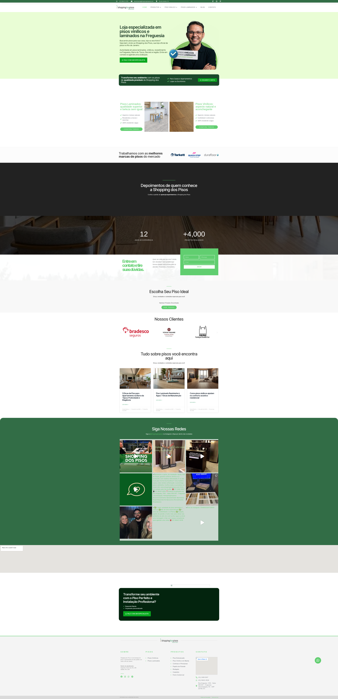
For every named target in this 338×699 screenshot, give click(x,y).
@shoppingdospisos (156, 434)
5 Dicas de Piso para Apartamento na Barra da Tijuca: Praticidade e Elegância (133, 396)
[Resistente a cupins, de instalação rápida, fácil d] (169, 489)
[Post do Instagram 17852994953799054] (136, 489)
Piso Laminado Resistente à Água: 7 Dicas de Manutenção (168, 394)
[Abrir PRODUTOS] (160, 7)
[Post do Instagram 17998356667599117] (202, 456)
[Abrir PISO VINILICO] (176, 7)
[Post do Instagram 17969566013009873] (169, 456)
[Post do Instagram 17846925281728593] (202, 522)
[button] (121, 332)
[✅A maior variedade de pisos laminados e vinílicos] (169, 522)
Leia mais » (125, 404)
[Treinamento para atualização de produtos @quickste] (202, 489)
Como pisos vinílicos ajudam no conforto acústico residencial (202, 395)
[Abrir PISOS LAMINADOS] (196, 7)
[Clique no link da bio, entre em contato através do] (136, 456)
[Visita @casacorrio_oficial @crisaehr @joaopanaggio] (136, 522)
